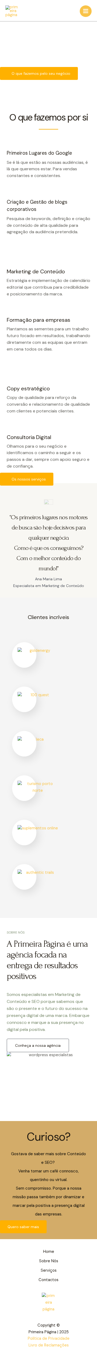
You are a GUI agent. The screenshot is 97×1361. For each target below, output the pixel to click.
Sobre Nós (48, 1261)
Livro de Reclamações (49, 1345)
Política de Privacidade (49, 1338)
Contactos (48, 1279)
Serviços (49, 1270)
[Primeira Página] (12, 10)
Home (48, 1251)
